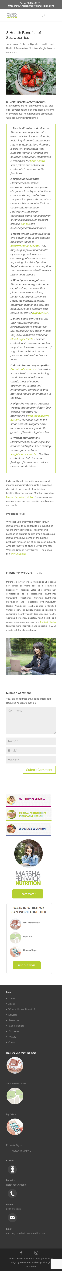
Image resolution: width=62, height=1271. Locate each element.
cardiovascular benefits (24, 245)
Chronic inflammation (23, 369)
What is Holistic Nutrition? (21, 1009)
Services (12, 1015)
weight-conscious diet (24, 454)
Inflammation (21, 48)
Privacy (12, 1037)
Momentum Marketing (30, 1262)
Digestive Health (38, 44)
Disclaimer (13, 1031)
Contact (12, 1042)
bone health (37, 161)
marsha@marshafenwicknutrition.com (25, 1233)
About (11, 1004)
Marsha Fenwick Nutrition (20, 497)
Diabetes (24, 44)
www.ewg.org (18, 554)
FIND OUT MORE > (21, 1151)
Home (11, 998)
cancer (25, 223)
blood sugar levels (21, 339)
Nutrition (33, 48)
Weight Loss (45, 48)
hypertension (40, 312)
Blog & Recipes (16, 1026)
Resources (13, 1020)
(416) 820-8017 (31, 3)
